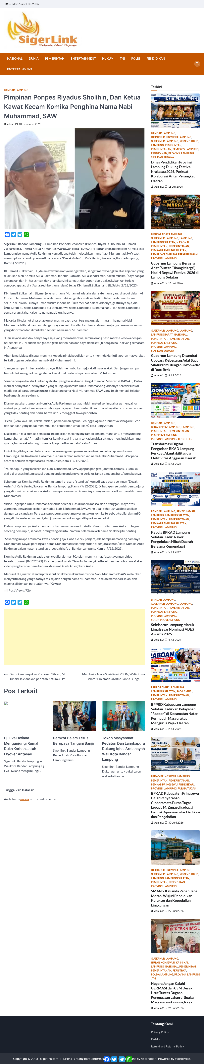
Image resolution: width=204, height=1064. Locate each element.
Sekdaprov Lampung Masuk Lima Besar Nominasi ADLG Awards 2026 (172, 629)
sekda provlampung (165, 619)
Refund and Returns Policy (167, 1046)
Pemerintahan (161, 149)
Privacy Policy (160, 1032)
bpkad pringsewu (163, 776)
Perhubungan (188, 254)
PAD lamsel (184, 691)
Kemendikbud (188, 141)
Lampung (157, 145)
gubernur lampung (164, 141)
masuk (24, 799)
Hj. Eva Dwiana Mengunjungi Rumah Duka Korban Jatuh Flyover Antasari (21, 746)
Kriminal (182, 962)
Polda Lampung (162, 974)
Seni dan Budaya (162, 157)
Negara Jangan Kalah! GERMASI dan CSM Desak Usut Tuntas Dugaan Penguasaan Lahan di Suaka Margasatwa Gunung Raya (172, 992)
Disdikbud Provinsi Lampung (171, 137)
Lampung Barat (162, 334)
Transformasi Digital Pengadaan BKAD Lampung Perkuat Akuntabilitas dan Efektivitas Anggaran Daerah (173, 451)
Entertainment (83, 58)
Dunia (34, 58)
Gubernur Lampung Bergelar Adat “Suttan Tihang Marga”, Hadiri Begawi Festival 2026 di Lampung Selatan (175, 270)
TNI (122, 58)
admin (10, 124)
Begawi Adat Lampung (166, 234)
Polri (135, 58)
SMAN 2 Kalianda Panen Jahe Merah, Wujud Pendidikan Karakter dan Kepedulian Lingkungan (174, 898)
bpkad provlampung (165, 427)
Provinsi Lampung (181, 153)
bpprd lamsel (160, 687)
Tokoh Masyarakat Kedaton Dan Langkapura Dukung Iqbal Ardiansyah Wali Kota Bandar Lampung (123, 749)
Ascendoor (148, 1058)
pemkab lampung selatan (168, 250)
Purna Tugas (187, 788)
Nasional (15, 58)
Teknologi (185, 439)
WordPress (182, 1058)
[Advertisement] (74, 637)
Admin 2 (159, 186)
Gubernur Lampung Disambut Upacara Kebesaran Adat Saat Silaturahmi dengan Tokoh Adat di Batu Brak (175, 362)
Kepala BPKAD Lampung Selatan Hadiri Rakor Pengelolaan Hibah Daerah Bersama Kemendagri (172, 539)
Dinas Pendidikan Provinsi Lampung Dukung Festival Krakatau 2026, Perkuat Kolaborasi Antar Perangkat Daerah (173, 171)
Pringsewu (186, 784)
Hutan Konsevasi (163, 962)
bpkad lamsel (186, 511)
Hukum (108, 58)
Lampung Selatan (163, 242)
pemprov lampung (185, 149)
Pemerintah (54, 58)
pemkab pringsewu (164, 784)
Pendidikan (155, 58)
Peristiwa (179, 970)
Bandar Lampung (16, 90)
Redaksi (156, 1039)
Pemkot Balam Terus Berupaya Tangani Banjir (74, 740)
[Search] (197, 64)
